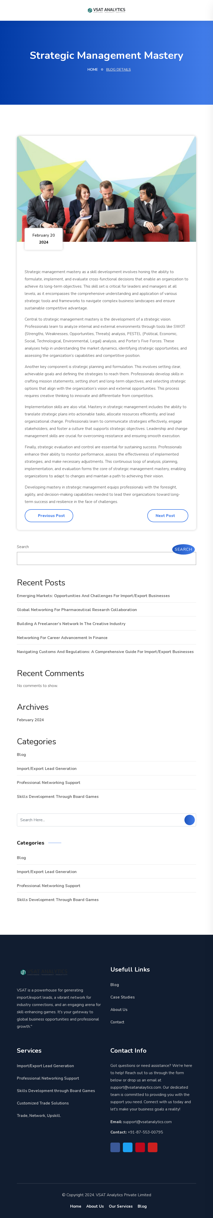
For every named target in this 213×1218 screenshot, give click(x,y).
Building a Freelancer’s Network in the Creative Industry (71, 623)
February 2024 (30, 720)
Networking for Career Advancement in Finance (62, 637)
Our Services (121, 1206)
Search (23, 546)
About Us (119, 1009)
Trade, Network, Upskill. (39, 1115)
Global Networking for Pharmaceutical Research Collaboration (77, 609)
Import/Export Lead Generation (47, 768)
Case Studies (122, 997)
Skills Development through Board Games (58, 796)
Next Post (166, 515)
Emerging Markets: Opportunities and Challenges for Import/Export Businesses (93, 595)
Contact (117, 1022)
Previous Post (51, 515)
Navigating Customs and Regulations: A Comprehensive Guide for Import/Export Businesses (105, 651)
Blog (21, 754)
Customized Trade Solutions (43, 1103)
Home (92, 69)
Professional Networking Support (49, 782)
